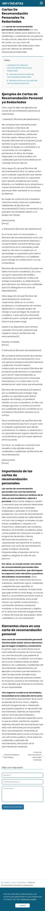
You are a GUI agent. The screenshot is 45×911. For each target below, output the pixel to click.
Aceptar (22, 905)
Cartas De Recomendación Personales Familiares (35, 756)
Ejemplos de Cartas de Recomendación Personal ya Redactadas (19, 68)
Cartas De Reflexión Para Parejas (11, 756)
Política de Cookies (28, 899)
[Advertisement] (22, 848)
